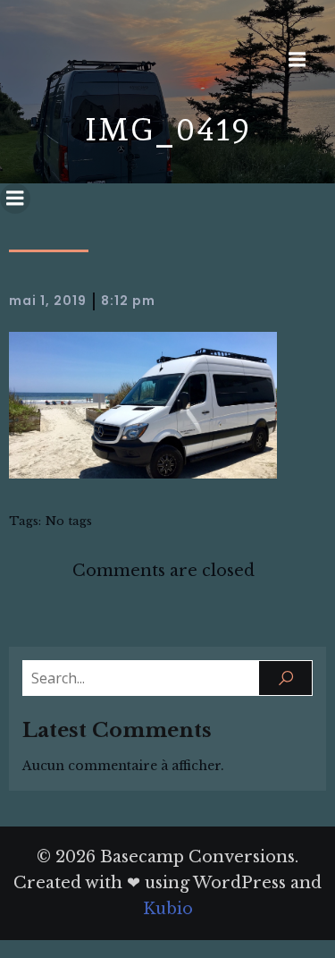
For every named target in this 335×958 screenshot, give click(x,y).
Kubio (168, 909)
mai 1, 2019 (48, 300)
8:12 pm (128, 300)
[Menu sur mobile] (296, 60)
